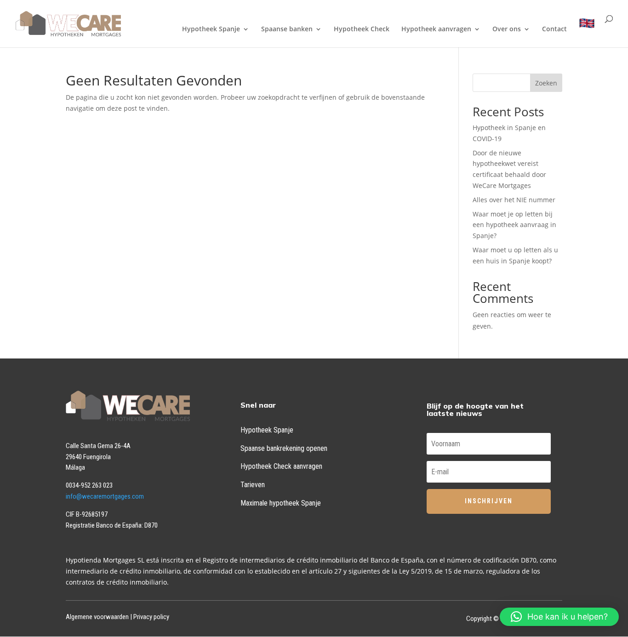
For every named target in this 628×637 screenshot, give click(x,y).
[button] (559, 617)
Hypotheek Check (361, 29)
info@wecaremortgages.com (105, 496)
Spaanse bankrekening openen (283, 448)
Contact (554, 29)
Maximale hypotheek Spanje (280, 503)
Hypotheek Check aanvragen (281, 466)
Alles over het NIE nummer (514, 199)
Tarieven (252, 484)
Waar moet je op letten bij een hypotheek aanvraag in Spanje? (514, 225)
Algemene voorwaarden (97, 617)
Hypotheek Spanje (211, 29)
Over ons (506, 29)
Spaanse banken (287, 29)
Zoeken (546, 83)
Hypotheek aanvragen (436, 29)
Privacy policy (151, 617)
